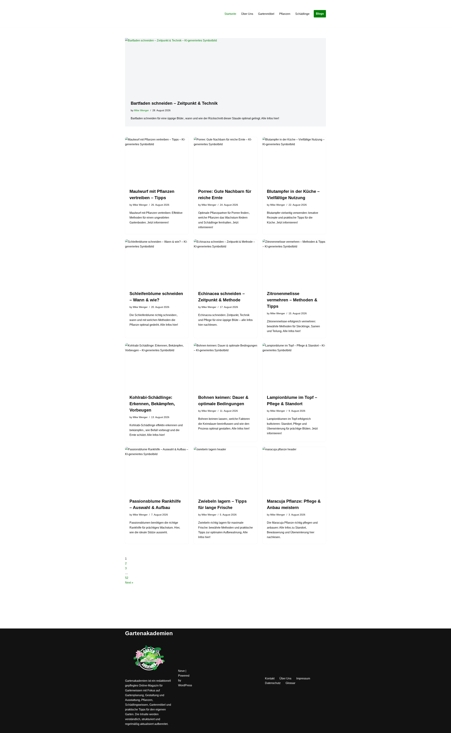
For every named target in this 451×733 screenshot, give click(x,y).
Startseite (230, 13)
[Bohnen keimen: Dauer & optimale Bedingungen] (225, 367)
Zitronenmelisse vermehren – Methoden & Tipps (292, 300)
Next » (129, 582)
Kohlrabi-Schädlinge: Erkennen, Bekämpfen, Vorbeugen (152, 403)
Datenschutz (273, 683)
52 (126, 577)
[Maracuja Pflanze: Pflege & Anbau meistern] (294, 471)
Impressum (303, 678)
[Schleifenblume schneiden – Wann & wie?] (157, 263)
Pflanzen (284, 13)
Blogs (320, 13)
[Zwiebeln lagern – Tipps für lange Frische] (225, 471)
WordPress (185, 685)
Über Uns (247, 13)
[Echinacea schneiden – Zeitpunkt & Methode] (225, 263)
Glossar (290, 683)
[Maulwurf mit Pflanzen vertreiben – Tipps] (157, 161)
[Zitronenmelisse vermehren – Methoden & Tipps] (294, 263)
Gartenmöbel (266, 13)
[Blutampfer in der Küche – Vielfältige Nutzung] (294, 161)
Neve (181, 670)
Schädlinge (302, 13)
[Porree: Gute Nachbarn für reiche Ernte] (225, 161)
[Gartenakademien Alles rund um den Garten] (135, 13)
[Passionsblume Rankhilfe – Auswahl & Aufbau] (157, 471)
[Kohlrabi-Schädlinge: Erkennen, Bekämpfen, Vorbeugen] (157, 367)
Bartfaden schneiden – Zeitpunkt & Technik (174, 103)
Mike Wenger (141, 110)
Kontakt (269, 678)
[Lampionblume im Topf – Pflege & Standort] (294, 367)
